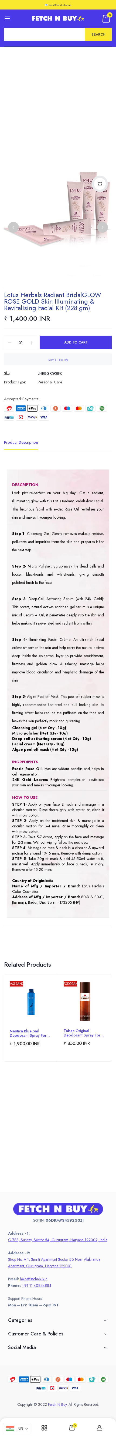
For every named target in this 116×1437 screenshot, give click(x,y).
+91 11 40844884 (36, 1285)
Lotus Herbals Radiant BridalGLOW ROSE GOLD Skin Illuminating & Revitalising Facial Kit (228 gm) (52, 301)
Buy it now (58, 360)
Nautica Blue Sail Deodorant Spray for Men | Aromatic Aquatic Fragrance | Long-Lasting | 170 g (31, 1033)
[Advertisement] (58, 107)
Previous (13, 227)
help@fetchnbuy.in (33, 1279)
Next (102, 227)
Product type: (15, 382)
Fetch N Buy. (57, 1404)
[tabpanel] (31, 1018)
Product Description (21, 442)
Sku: (7, 373)
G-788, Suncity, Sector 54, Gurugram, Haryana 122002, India (57, 1240)
